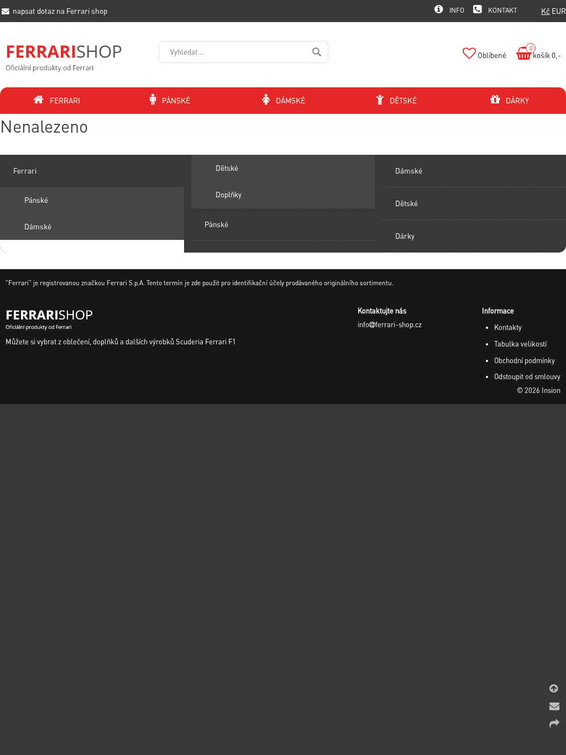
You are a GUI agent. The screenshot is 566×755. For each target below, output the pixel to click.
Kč (545, 10)
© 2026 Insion (538, 390)
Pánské (36, 200)
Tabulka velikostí (520, 343)
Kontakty (508, 327)
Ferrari (24, 170)
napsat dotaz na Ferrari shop (59, 10)
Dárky (405, 235)
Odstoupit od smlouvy (527, 376)
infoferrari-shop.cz (390, 324)
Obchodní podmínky (524, 360)
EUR (559, 10)
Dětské (227, 167)
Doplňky (229, 194)
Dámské (37, 226)
